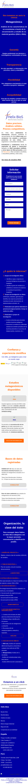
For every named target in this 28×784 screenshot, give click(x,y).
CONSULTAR (14, 485)
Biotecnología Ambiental (7, 724)
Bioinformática (5, 715)
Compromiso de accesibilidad (9, 729)
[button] (21, 4)
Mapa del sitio (4, 726)
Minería (3, 721)
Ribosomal (6, 152)
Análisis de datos (5, 718)
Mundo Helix (4, 712)
